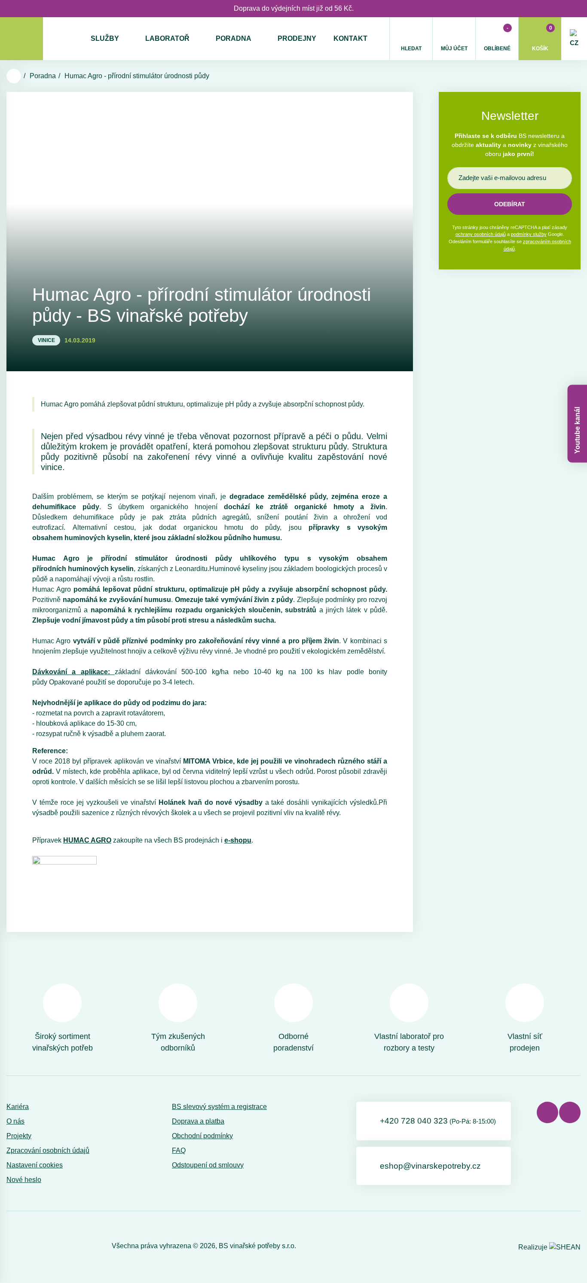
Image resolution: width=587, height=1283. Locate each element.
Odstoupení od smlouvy (208, 1165)
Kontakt (350, 38)
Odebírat (509, 204)
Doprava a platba (198, 1121)
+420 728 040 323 (438, 1120)
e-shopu (237, 840)
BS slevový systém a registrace (219, 1106)
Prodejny (297, 38)
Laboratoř (167, 38)
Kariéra (17, 1106)
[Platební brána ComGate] (28, 1246)
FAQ (179, 1150)
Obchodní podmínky (202, 1135)
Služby (105, 38)
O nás (15, 1121)
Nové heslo (23, 1179)
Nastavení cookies (34, 1165)
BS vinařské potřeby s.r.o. (257, 1245)
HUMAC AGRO (87, 840)
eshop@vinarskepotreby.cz (430, 1165)
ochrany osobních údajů (481, 234)
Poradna (233, 38)
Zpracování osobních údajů (47, 1150)
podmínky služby (529, 234)
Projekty (18, 1135)
